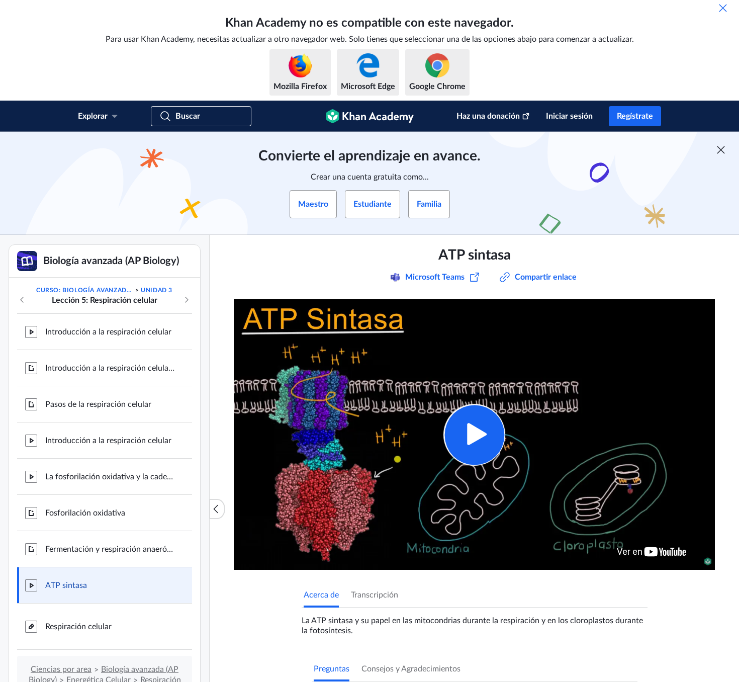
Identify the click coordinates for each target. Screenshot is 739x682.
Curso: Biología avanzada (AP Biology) (84, 290)
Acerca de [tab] (321, 595)
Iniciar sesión (569, 116)
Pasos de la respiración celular (98, 404)
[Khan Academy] (370, 116)
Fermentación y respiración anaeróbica (110, 549)
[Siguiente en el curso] (186, 300)
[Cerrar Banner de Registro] (721, 150)
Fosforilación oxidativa (85, 513)
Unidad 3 (156, 290)
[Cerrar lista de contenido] (217, 509)
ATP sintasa (66, 585)
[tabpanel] (475, 622)
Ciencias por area (61, 669)
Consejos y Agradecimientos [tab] (410, 669)
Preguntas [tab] (331, 669)
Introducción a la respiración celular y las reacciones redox (110, 368)
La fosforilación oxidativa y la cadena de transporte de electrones (110, 477)
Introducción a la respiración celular (108, 332)
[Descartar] (723, 8)
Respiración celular (78, 627)
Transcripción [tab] (374, 595)
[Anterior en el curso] (22, 300)
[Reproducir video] (474, 434)
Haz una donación (488, 116)
